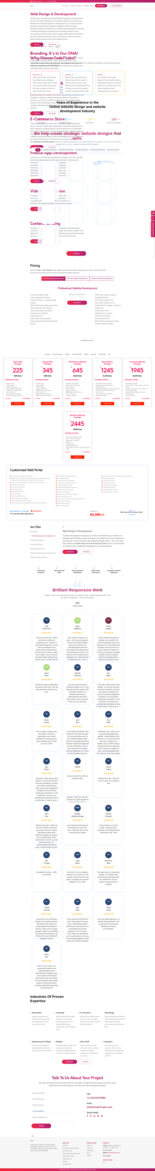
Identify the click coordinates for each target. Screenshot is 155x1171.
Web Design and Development (71, 1148)
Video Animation (102, 354)
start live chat (104, 340)
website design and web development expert (91, 543)
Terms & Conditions (83, 1169)
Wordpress (67, 354)
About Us (89, 1145)
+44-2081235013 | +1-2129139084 (20, 511)
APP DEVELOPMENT (77, 354)
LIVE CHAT (37, 511)
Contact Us (90, 1148)
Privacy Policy (73, 1169)
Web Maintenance (67, 1151)
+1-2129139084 (26, 398)
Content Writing (67, 1164)
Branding (86, 354)
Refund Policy (92, 1169)
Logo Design (93, 354)
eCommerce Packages (58, 354)
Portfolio (89, 1155)
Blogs (88, 1153)
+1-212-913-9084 (51, 1)
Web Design (47, 354)
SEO (109, 354)
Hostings (65, 1161)
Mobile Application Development (71, 1153)
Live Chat (7, 398)
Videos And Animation (68, 1156)
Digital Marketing (67, 1159)
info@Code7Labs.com (37, 1)
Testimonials (90, 1150)
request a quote (88, 340)
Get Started (77, 302)
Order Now (17, 403)
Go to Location (107, 1150)
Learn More (70, 551)
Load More (76, 253)
